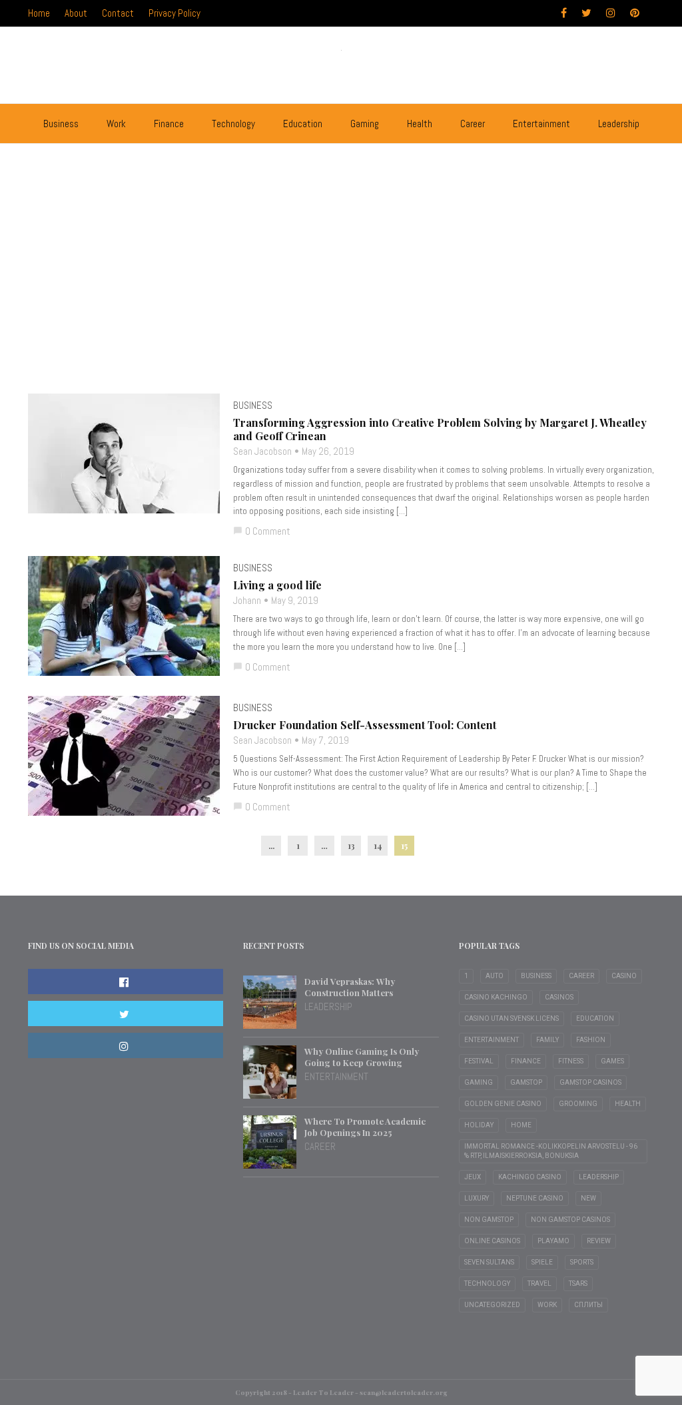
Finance (169, 123)
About (76, 13)
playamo (553, 1241)
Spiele (542, 1262)
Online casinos (492, 1241)
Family (547, 1039)
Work (116, 123)
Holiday (479, 1125)
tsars (578, 1283)
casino (624, 976)
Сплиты (588, 1304)
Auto (495, 976)
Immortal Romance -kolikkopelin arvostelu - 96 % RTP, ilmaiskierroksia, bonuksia (550, 1151)
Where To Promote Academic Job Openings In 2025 (365, 1126)
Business (61, 123)
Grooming (578, 1103)
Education (302, 123)
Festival (479, 1061)
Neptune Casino (534, 1198)
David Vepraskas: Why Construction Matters (349, 987)
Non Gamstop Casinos (570, 1219)
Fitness (570, 1061)
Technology (233, 123)
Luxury (476, 1198)
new (588, 1198)
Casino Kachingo (495, 997)
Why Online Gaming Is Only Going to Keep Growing (361, 1056)
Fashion (590, 1039)
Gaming (364, 123)
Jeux (472, 1177)
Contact (118, 13)
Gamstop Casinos (590, 1082)
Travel (539, 1283)
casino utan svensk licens (511, 1018)
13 (351, 845)
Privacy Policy (174, 13)
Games (612, 1061)
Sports (581, 1262)
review (599, 1241)
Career (472, 123)
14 (378, 845)
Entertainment (541, 123)
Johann (247, 600)
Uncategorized (492, 1304)
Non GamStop (488, 1219)
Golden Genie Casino (502, 1103)
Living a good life (277, 585)
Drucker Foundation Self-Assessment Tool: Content (364, 725)
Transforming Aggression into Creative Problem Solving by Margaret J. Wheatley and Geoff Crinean (440, 429)
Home (39, 13)
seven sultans (489, 1262)
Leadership (618, 123)
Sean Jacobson (262, 451)
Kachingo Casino (529, 1177)
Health (419, 123)
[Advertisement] (341, 293)
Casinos (559, 997)
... (271, 845)
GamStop (526, 1082)
